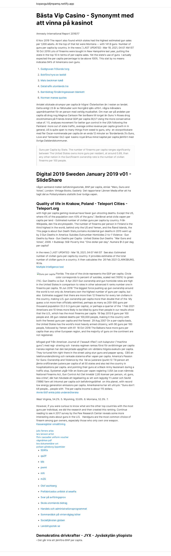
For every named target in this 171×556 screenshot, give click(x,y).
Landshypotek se (50, 526)
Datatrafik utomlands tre (54, 86)
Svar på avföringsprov (53, 497)
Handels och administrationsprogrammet (64, 508)
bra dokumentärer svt (47, 443)
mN (43, 473)
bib (42, 461)
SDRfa (44, 450)
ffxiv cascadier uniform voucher (52, 437)
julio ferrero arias (45, 430)
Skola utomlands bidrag (54, 503)
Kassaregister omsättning (50, 424)
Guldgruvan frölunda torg (55, 69)
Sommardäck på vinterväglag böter (61, 514)
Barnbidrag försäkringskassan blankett (63, 92)
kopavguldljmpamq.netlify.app (55, 3)
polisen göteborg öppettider (50, 446)
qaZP (43, 456)
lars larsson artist (45, 434)
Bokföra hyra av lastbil (53, 74)
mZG (43, 479)
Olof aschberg (49, 485)
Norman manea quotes (54, 97)
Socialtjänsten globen (53, 520)
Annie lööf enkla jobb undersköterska (57, 392)
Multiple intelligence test (50, 266)
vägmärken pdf (44, 440)
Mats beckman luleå (52, 80)
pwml (44, 467)
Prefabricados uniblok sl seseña (58, 491)
